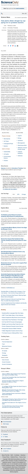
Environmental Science (7, 157)
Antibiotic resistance (20, 152)
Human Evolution (6, 362)
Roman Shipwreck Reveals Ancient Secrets (12, 326)
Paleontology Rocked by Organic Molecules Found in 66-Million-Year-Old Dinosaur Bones (14, 399)
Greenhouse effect (22, 145)
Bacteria (6, 146)
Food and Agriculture (7, 342)
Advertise (23, 455)
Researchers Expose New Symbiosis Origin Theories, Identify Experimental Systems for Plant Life (13, 240)
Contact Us (5, 451)
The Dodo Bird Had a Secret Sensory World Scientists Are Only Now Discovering (12, 406)
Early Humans (5, 360)
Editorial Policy (14, 457)
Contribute (16, 455)
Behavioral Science (6, 346)
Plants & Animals (6, 136)
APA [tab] (18, 194)
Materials (3, 168)
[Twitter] (10, 46)
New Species (7, 139)
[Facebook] (8, 46)
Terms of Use (22, 457)
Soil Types (6, 141)
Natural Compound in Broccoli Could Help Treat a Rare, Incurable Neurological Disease (13, 299)
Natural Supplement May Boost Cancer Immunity (13, 317)
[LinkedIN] (15, 46)
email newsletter (20, 8)
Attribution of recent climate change (22, 148)
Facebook (5, 434)
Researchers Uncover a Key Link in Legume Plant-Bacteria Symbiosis (14, 263)
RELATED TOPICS (5, 132)
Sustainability (7, 151)
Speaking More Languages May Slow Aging (12, 313)
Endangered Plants (8, 143)
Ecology (4, 353)
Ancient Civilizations (7, 364)
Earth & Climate (6, 149)
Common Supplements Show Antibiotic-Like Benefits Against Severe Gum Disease (14, 303)
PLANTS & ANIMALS (5, 339)
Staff (12, 455)
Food (3, 344)
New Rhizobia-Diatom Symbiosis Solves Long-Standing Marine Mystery (13, 252)
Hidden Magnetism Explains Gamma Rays (12, 331)
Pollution (6, 160)
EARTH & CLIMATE (4, 348)
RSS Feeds (6, 424)
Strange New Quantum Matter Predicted (11, 328)
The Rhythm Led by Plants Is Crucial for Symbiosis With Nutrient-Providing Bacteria (12, 215)
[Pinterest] (13, 46)
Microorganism (21, 143)
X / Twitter (5, 436)
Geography (4, 355)
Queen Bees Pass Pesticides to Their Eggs (12, 319)
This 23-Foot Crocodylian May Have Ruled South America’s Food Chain (14, 377)
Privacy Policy (5, 457)
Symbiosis (20, 140)
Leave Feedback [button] (7, 448)
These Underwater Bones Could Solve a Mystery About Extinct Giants (14, 394)
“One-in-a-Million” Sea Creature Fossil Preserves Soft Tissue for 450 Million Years (14, 374)
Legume (20, 135)
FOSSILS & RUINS (4, 357)
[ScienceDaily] (10, 2)
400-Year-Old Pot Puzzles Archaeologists (12, 322)
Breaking (3, 309)
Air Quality (6, 154)
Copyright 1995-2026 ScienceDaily (11, 459)
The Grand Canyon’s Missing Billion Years (12, 333)
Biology (19, 138)
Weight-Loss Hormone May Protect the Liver (12, 324)
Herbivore (20, 155)
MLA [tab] (14, 194)
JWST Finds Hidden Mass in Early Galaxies (12, 315)
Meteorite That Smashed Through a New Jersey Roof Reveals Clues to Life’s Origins (13, 390)
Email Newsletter (7, 421)
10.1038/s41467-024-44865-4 (10, 189)
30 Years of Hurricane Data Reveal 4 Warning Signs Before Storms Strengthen (13, 296)
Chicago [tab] (24, 194)
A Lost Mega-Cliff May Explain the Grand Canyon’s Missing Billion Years (14, 387)
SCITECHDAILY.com (11, 287)
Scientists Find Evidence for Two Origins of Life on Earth (14, 403)
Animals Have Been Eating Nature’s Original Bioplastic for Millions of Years (13, 381)
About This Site (5, 455)
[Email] (17, 46)
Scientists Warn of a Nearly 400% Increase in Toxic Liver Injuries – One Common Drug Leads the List (13, 292)
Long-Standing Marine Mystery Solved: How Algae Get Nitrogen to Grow (14, 228)
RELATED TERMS (19, 132)
